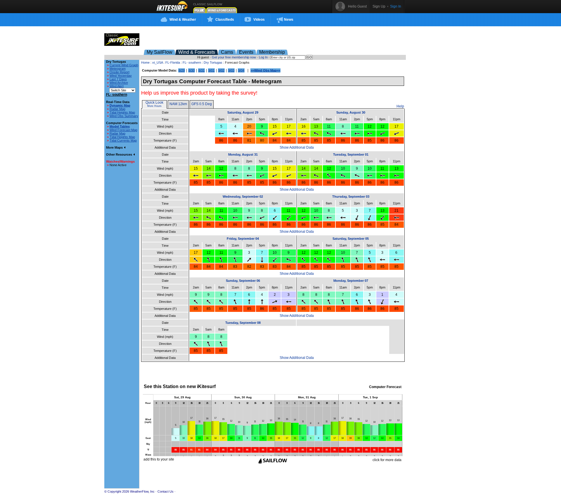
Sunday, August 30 (350, 112)
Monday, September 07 (350, 280)
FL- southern (192, 62)
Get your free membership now (234, 57)
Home (145, 62)
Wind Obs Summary (124, 116)
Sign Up (379, 6)
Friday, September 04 (243, 238)
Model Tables (120, 126)
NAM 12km (178, 104)
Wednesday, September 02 (243, 196)
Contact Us (165, 491)
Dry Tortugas (213, 62)
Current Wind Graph (124, 65)
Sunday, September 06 (243, 280)
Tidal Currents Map (123, 140)
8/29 (182, 70)
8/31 (201, 70)
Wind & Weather (182, 20)
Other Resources (119, 154)
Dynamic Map (120, 105)
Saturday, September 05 (351, 238)
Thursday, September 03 (350, 196)
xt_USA (157, 62)
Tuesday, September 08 (243, 322)
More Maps (115, 147)
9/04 (241, 70)
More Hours (154, 106)
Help (400, 106)
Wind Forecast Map (123, 130)
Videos (259, 20)
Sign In (395, 6)
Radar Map (117, 109)
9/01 (211, 70)
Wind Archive (119, 82)
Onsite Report (119, 72)
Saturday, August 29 (242, 112)
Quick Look (154, 102)
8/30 (191, 70)
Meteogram (118, 68)
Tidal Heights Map (122, 112)
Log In (263, 57)
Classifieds (224, 20)
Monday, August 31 (243, 154)
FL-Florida (172, 62)
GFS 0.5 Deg (201, 104)
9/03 (231, 70)
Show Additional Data (297, 147)
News (288, 20)
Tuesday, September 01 (350, 154)
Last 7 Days (118, 79)
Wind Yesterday (121, 75)
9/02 (221, 70)
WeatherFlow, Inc (142, 491)
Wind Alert (117, 86)
